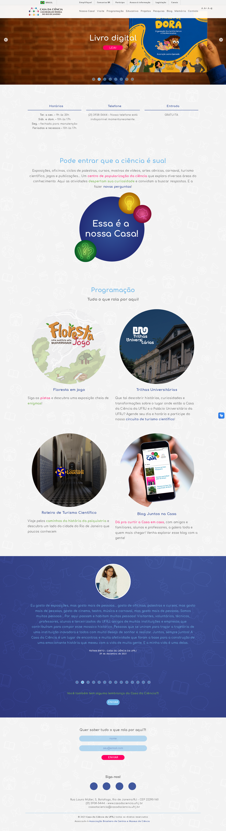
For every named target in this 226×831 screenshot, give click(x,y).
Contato (193, 11)
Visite (100, 11)
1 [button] (93, 79)
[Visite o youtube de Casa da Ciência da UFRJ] (132, 786)
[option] (113, 42)
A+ (205, 8)
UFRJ (112, 817)
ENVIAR (113, 702)
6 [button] (121, 79)
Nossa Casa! (87, 11)
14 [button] (149, 682)
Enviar (113, 757)
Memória (180, 11)
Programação (115, 11)
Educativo (132, 11)
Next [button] (220, 42)
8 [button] (132, 79)
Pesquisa (159, 11)
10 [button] (127, 682)
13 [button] (143, 682)
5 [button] (116, 79)
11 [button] (132, 682)
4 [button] (110, 79)
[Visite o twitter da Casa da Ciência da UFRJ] (119, 786)
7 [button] (127, 79)
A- (209, 8)
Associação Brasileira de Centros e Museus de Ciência (119, 821)
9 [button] (121, 682)
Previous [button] (5, 42)
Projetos (146, 11)
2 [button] (99, 79)
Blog (169, 11)
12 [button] (138, 682)
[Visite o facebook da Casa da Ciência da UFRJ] (94, 786)
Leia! (112, 47)
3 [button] (105, 79)
